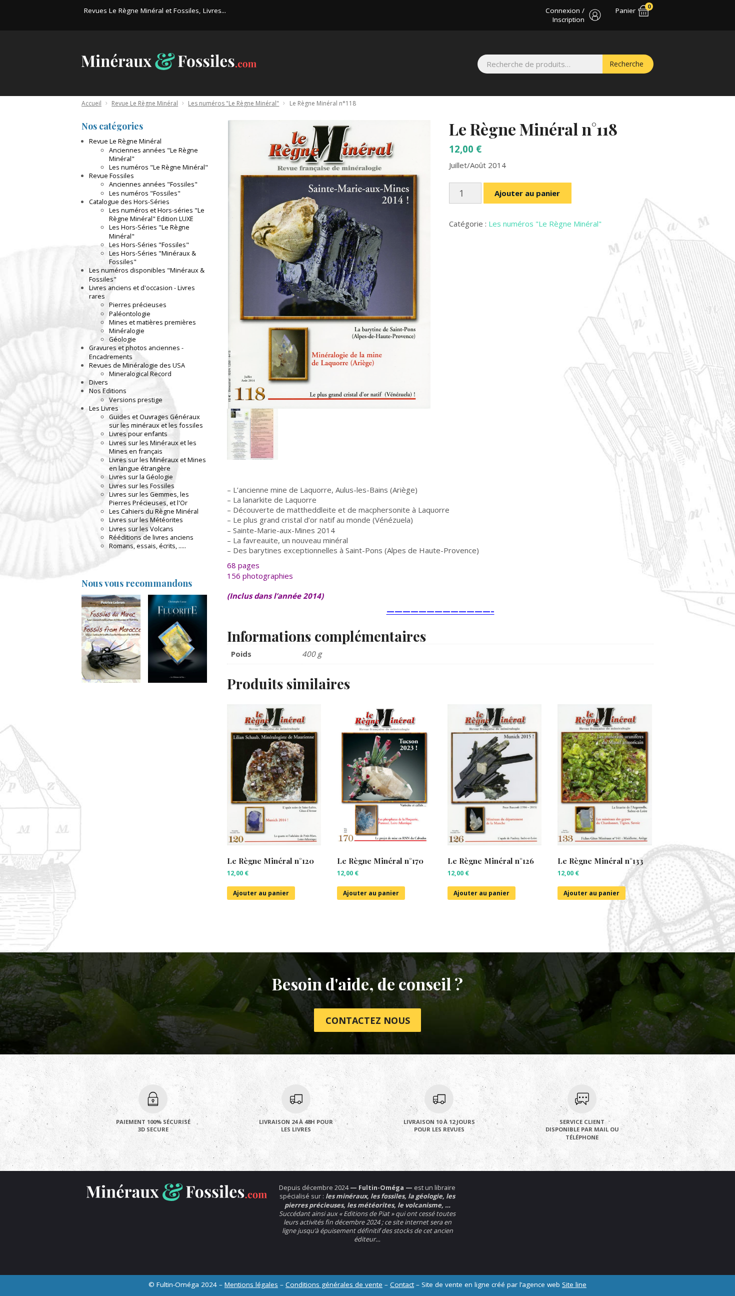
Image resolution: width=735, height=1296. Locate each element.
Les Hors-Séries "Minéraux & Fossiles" (152, 257)
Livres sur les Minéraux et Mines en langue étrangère (157, 464)
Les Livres (103, 408)
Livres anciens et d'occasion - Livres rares (142, 292)
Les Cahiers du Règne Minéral (153, 511)
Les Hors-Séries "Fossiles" (149, 244)
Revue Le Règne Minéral (145, 103)
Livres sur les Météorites (146, 519)
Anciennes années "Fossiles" (153, 184)
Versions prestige (135, 399)
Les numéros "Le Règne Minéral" (233, 103)
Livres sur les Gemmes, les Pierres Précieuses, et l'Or (149, 498)
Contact (402, 1284)
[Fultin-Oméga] (169, 61)
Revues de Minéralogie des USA (137, 365)
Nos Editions (107, 390)
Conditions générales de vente (334, 1284)
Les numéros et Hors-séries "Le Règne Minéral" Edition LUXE (156, 214)
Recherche (627, 64)
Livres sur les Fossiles (141, 485)
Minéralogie (126, 330)
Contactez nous (368, 1020)
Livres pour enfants (138, 433)
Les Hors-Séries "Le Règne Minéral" (149, 231)
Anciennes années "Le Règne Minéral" (153, 154)
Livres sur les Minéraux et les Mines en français (152, 447)
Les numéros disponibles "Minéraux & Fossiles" (146, 274)
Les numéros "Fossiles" (144, 193)
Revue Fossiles (111, 175)
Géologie (122, 339)
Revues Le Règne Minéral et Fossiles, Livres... (155, 10)
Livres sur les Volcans (141, 528)
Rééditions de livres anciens (151, 537)
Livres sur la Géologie (141, 476)
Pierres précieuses (137, 304)
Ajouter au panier (527, 193)
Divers (98, 382)
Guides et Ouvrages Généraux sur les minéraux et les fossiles (156, 421)
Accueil (92, 103)
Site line (574, 1284)
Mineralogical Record (140, 373)
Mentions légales (251, 1284)
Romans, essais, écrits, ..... (147, 545)
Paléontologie (129, 313)
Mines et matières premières (152, 322)
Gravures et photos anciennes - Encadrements (136, 352)
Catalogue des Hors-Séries (129, 201)
